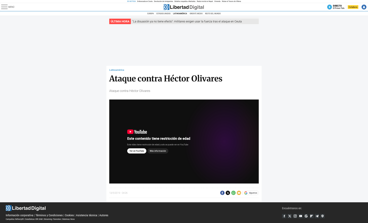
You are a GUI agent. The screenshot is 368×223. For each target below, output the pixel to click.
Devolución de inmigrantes (163, 1)
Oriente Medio (196, 13)
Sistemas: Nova (68, 219)
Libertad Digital (144, 208)
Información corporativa (19, 215)
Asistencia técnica (86, 215)
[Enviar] (233, 193)
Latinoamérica (180, 13)
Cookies (69, 215)
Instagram (295, 216)
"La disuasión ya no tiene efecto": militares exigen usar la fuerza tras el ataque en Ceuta (187, 21)
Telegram (317, 216)
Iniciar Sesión (364, 7)
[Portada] (183, 7)
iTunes (322, 216)
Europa (150, 13)
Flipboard (311, 216)
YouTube (300, 216)
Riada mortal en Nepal (205, 1)
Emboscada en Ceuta (145, 1)
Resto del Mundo (213, 13)
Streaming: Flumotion (52, 219)
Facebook (284, 216)
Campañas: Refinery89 (15, 219)
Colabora (353, 7)
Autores (103, 215)
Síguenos (253, 193)
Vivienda (217, 1)
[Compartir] (222, 193)
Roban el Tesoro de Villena (231, 1)
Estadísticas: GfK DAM (34, 219)
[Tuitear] (228, 193)
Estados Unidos (163, 13)
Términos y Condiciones (49, 215)
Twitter (290, 216)
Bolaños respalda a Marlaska (185, 1)
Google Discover (306, 216)
